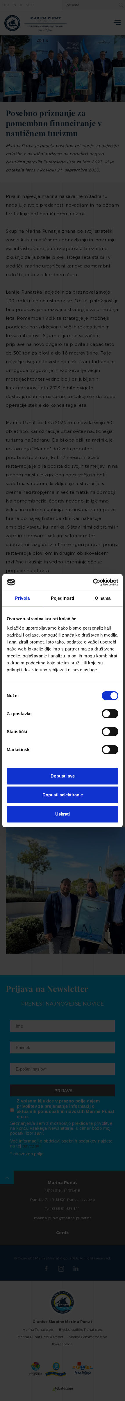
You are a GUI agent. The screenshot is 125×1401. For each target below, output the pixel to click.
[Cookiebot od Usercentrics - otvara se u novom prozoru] (92, 582)
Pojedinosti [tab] (62, 598)
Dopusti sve (63, 775)
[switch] (110, 713)
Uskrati (62, 813)
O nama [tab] (103, 598)
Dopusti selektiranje (62, 794)
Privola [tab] (22, 598)
